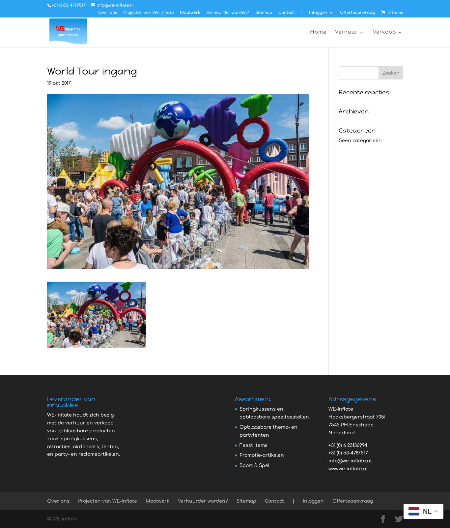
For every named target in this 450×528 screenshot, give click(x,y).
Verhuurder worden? (228, 13)
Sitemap (263, 13)
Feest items (253, 445)
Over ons (107, 13)
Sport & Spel (254, 465)
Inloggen (318, 13)
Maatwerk (190, 13)
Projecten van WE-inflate (148, 13)
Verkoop (384, 32)
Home (318, 32)
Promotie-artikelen (261, 455)
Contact (286, 13)
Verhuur (346, 32)
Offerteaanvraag (357, 13)
